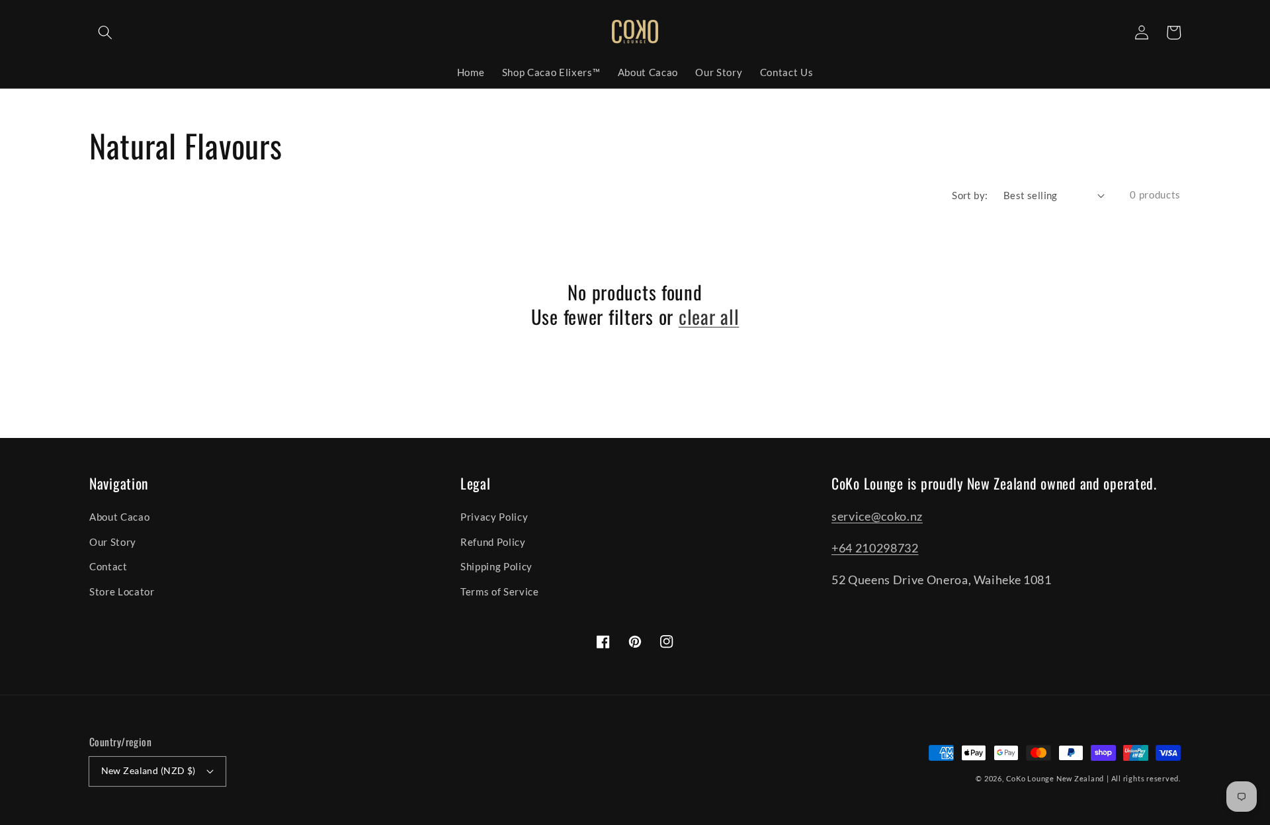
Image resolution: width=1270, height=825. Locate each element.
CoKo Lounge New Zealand (1055, 778)
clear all (709, 316)
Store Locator (122, 591)
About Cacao (119, 517)
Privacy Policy (494, 517)
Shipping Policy (496, 566)
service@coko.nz (877, 516)
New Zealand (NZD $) (148, 770)
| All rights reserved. (1144, 778)
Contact (108, 566)
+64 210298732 (875, 548)
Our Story (112, 542)
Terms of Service (499, 591)
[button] (105, 32)
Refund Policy (493, 542)
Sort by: (970, 195)
